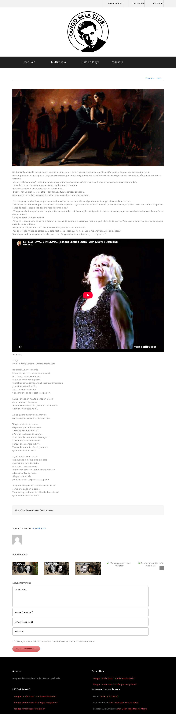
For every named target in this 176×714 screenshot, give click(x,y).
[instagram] (22, 3)
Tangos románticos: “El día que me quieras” (115, 684)
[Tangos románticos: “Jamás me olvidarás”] (25, 568)
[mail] (35, 3)
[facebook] (13, 3)
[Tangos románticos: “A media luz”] (151, 564)
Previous (150, 78)
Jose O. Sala (39, 528)
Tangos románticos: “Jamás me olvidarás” (114, 678)
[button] (150, 62)
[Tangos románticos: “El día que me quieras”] (56, 568)
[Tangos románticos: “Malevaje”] (88, 568)
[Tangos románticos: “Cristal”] (119, 564)
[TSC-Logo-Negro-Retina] (88, 12)
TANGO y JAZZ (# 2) (109, 696)
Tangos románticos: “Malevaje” (29, 708)
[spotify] (31, 3)
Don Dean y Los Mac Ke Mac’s (123, 702)
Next (159, 78)
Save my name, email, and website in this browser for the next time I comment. (54, 641)
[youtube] (26, 3)
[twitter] (17, 3)
